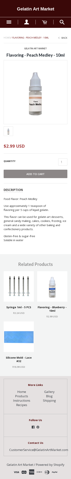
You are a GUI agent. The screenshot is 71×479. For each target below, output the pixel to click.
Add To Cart (35, 174)
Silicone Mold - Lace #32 (19, 359)
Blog (49, 396)
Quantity (9, 161)
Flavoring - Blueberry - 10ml (52, 308)
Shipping (49, 400)
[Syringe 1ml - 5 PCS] (19, 286)
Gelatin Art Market (35, 8)
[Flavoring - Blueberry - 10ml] (52, 286)
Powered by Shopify (50, 465)
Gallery (49, 392)
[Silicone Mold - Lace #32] (19, 336)
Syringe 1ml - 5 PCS (18, 307)
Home (7, 37)
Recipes (21, 405)
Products (21, 396)
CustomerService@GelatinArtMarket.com (38, 450)
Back (64, 37)
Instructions (21, 400)
